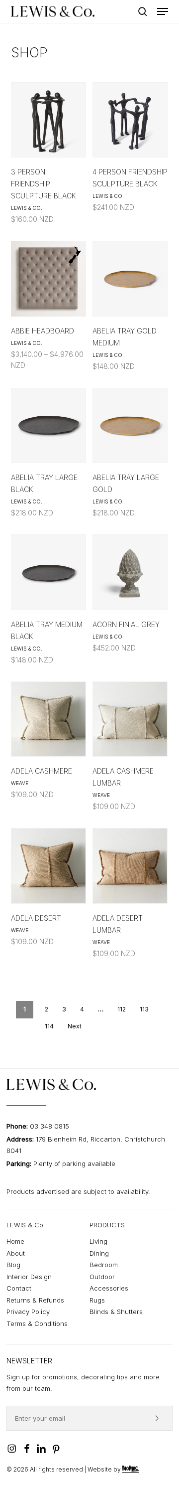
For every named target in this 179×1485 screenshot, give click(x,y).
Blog (13, 1265)
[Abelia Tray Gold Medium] (130, 278)
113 (144, 1009)
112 (121, 1009)
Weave (19, 783)
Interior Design (29, 1277)
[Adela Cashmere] (48, 719)
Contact (18, 1288)
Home (15, 1241)
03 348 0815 (49, 1126)
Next (75, 1026)
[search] (142, 11)
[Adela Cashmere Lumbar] (130, 719)
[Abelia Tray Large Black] (48, 425)
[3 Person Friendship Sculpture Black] (48, 120)
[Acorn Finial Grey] (130, 572)
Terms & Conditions (37, 1323)
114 (49, 1026)
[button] (162, 11)
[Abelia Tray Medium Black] (48, 572)
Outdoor (102, 1277)
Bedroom (104, 1265)
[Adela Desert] (48, 865)
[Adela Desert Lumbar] (130, 865)
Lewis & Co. (26, 208)
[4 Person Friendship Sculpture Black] (130, 120)
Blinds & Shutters (116, 1312)
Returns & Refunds (35, 1300)
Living (98, 1241)
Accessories (109, 1288)
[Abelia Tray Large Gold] (130, 425)
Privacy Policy (28, 1312)
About (15, 1253)
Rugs (97, 1300)
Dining (99, 1253)
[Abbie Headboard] (48, 278)
